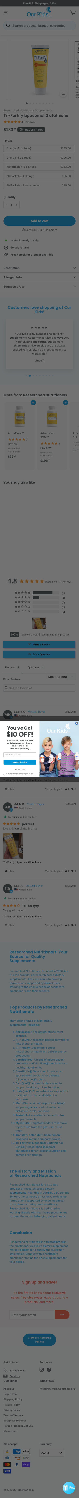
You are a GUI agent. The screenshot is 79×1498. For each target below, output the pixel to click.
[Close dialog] (76, 723)
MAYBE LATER (20, 770)
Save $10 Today (19, 762)
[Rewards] (69, 1488)
